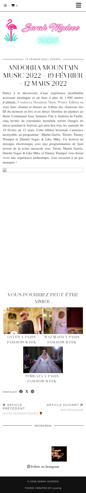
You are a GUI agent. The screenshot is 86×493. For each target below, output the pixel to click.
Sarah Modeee (48, 481)
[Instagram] (5, 5)
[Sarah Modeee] (43, 26)
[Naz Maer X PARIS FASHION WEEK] (63, 320)
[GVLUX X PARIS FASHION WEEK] (23, 320)
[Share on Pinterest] (33, 392)
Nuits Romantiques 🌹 (23, 409)
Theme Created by (43, 488)
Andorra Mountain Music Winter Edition (49, 102)
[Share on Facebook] (21, 392)
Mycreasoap (65, 407)
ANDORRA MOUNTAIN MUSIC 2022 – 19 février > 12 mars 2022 (43, 75)
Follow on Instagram (44, 466)
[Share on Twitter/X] (27, 392)
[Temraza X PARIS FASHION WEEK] (43, 359)
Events (55, 59)
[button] (80, 6)
